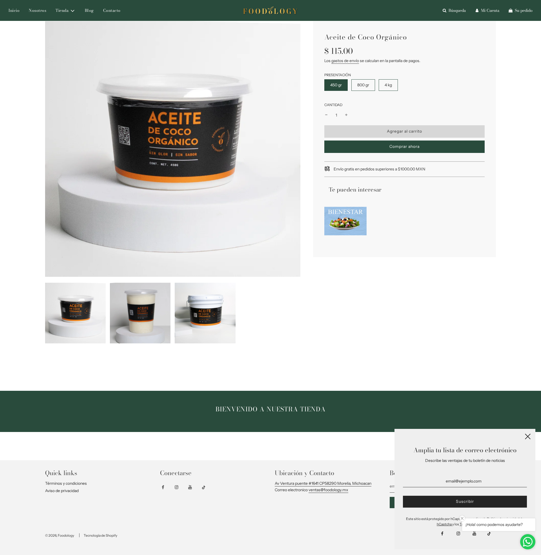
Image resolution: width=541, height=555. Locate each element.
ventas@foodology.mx (328, 489)
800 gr (363, 84)
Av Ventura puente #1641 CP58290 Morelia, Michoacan (323, 483)
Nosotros (37, 10)
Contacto (112, 10)
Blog (89, 10)
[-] (326, 115)
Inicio (13, 10)
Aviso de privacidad (62, 490)
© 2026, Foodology (59, 535)
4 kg (388, 84)
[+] (346, 115)
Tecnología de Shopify (100, 535)
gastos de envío (345, 60)
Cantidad (333, 105)
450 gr (336, 84)
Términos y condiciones (66, 483)
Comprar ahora (404, 146)
